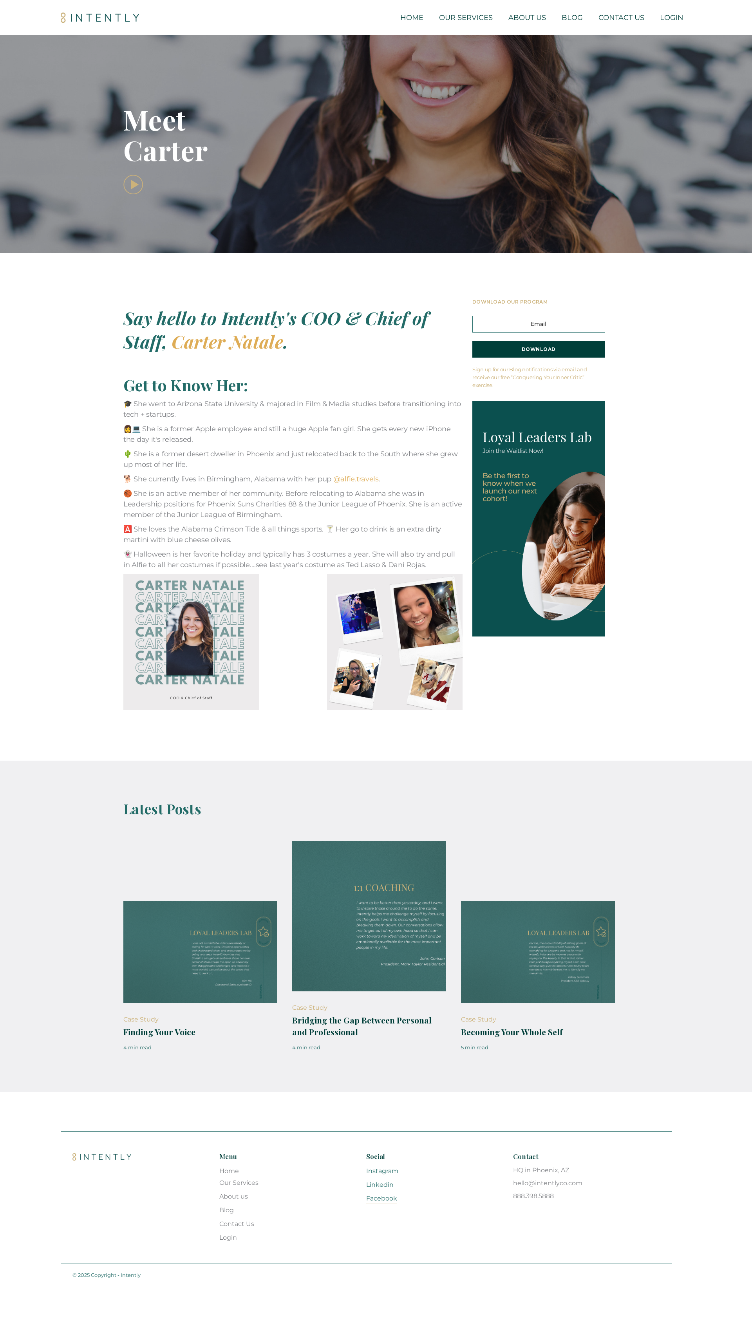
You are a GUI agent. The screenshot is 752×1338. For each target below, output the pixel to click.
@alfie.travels (356, 479)
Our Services (466, 17)
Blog (572, 17)
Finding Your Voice (159, 1031)
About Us (527, 17)
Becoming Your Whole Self (512, 1031)
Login (671, 17)
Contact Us (621, 17)
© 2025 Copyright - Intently (106, 1275)
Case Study (141, 1019)
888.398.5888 (533, 1196)
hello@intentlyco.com (547, 1183)
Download (539, 349)
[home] (100, 17)
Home (411, 17)
